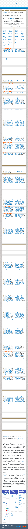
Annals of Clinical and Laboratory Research (19, 109)
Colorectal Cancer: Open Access (18, 265)
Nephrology (16, 42)
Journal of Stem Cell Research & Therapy (8, 202)
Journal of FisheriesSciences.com (18, 52)
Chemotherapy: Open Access (18, 263)
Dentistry (5, 268)
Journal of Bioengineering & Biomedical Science (9, 78)
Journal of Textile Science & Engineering (8, 163)
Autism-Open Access (17, 353)
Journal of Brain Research (18, 284)
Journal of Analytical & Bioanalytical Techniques (9, 98)
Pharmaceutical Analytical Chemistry (19, 104)
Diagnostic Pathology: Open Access (19, 269)
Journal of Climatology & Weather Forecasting (9, 146)
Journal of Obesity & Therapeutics (18, 312)
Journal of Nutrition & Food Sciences (19, 170)
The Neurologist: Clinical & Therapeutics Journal (20, 373)
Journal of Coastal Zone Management (19, 207)
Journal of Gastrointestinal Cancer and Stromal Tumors (10, 296)
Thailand (5, 520)
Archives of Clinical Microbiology (7, 215)
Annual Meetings (18, 488)
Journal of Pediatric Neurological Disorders (19, 366)
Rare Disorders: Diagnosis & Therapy (8, 204)
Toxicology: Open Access (6, 140)
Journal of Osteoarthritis (17, 317)
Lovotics (16, 163)
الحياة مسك (6, 527)
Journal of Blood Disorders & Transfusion (19, 282)
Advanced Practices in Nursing (7, 377)
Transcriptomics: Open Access (18, 73)
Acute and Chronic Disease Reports (8, 109)
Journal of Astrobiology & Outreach (19, 180)
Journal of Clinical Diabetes (18, 126)
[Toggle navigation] (3, 8)
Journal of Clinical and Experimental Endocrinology (9, 125)
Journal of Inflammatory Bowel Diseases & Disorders (9, 231)
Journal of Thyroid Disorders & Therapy (8, 328)
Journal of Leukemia (17, 301)
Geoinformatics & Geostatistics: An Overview (8, 207)
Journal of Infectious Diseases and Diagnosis (9, 230)
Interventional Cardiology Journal (18, 119)
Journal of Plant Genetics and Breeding (19, 201)
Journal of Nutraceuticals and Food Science (20, 400)
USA (4, 495)
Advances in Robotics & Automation (19, 153)
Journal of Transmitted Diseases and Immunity (9, 234)
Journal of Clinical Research (18, 127)
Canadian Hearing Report (6, 263)
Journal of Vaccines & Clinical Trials (19, 235)
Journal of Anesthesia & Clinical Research (19, 120)
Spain (8, 510)
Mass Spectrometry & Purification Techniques (9, 102)
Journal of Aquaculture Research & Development (20, 51)
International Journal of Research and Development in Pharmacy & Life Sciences (12, 395)
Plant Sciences (10, 41)
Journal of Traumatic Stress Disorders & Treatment (9, 371)
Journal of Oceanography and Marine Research (20, 210)
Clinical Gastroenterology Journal (7, 265)
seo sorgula (16, 345)
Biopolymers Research (17, 96)
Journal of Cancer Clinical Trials (7, 285)
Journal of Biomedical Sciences (7, 79)
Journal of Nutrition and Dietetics (7, 171)
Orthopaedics (22, 33)
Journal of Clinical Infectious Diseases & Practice (9, 226)
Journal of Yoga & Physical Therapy (8, 332)
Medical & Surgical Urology (7, 334)
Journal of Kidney (6, 301)
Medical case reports (17, 334)
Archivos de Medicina (17, 261)
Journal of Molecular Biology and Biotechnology (20, 200)
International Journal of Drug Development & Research (21, 394)
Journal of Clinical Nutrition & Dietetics (8, 127)
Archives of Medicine (6, 261)
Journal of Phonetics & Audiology (7, 135)
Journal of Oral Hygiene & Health (7, 316)
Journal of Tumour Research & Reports (8, 330)
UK (7, 514)
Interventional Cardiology (6, 119)
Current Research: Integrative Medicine (8, 267)
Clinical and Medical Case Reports (19, 264)
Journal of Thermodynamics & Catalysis (8, 93)
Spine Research (17, 372)
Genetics (16, 35)
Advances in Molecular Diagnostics (19, 190)
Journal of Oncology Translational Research (20, 315)
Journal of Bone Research (7, 284)
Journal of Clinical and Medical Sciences (8, 126)
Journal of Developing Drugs (18, 398)
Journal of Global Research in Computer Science (20, 184)
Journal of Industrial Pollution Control (8, 148)
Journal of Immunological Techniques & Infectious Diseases (21, 228)
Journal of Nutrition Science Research (19, 171)
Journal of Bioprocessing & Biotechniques (8, 397)
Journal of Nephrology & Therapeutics (8, 310)
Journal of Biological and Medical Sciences (8, 181)
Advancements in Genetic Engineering (8, 190)
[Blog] (25, 526)
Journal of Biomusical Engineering (18, 181)
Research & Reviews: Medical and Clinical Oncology (20, 344)
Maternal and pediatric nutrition (7, 333)
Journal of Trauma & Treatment (7, 329)
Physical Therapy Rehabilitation (16, 503)
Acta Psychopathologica (17, 352)
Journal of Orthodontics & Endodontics (19, 316)
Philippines (5, 515)
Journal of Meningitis (17, 231)
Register (17, 3)
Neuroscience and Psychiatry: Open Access (20, 371)
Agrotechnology (17, 49)
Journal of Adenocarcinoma (18, 279)
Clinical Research (17, 31)
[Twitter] (19, 526)
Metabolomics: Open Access (7, 73)
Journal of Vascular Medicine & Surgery (8, 331)
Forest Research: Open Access (7, 179)
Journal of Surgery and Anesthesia (19, 136)
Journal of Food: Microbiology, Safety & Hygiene (9, 170)
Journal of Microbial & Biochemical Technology (9, 232)
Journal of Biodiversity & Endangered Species (20, 144)
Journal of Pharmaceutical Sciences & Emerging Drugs (10, 402)
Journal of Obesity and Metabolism (19, 313)
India (4, 508)
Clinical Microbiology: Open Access (7, 217)
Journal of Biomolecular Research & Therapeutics (9, 80)
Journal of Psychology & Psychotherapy (19, 368)
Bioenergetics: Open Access (18, 59)
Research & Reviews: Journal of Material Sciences (9, 248)
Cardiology (16, 30)
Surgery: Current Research (18, 346)
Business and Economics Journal (18, 84)
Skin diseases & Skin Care (7, 346)
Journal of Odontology (6, 314)
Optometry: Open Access (18, 138)
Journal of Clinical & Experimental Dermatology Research (10, 122)
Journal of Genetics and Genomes (7, 200)
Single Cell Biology (17, 204)
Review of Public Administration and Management (9, 89)
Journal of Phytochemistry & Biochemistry (19, 101)
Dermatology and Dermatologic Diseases (19, 268)
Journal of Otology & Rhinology (18, 318)
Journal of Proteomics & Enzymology (8, 72)
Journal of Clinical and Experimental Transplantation (20, 125)
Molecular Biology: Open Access (7, 203)
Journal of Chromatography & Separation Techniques (21, 98)
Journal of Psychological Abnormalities (8, 368)
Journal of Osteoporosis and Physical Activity (9, 318)
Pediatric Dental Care (6, 139)
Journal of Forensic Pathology (7, 227)
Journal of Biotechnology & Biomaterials (19, 182)
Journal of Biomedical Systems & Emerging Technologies (21, 79)
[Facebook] (18, 526)
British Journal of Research (7, 177)
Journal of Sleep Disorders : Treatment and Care (20, 369)
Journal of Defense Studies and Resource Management (10, 86)
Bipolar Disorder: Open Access (7, 354)
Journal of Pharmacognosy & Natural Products (20, 403)
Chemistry (20, 498)
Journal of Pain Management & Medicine (19, 319)
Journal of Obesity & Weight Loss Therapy (8, 313)
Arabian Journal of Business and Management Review (10, 84)
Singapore (5, 516)
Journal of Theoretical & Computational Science (20, 72)
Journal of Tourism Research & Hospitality (19, 88)
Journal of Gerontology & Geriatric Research (8, 297)
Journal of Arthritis (17, 280)
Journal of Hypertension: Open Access (19, 299)
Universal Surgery (17, 348)
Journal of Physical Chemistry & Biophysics (8, 101)
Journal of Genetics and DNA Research (19, 199)
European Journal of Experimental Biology (19, 178)
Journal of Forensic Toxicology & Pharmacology (20, 399)
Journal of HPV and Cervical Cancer (8, 299)
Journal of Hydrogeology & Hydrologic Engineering (20, 209)
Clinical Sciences (5, 38)
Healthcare (16, 37)
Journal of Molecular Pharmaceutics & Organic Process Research (11, 400)
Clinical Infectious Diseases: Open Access (19, 216)
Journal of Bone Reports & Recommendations (20, 283)
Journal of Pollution (6, 149)
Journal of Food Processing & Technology (8, 169)
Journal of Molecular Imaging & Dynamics (8, 201)
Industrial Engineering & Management (19, 155)
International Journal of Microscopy (7, 278)
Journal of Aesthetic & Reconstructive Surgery (9, 280)
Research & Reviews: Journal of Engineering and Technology (10, 164)
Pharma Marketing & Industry (24, 499)
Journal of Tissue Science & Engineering (19, 202)
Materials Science (10, 33)
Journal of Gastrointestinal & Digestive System (20, 295)
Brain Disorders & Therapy (18, 354)
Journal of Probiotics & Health (7, 172)
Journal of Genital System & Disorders (19, 296)
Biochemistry (4, 31)
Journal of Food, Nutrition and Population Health (20, 169)
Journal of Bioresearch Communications (8, 182)
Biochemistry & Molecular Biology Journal (19, 58)
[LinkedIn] (22, 526)
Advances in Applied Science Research (8, 175)
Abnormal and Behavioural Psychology (8, 352)
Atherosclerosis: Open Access (18, 110)
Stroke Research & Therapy (7, 373)
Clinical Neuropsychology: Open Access (19, 355)
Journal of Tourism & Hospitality (7, 88)
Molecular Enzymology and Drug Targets (19, 203)
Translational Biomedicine (6, 81)
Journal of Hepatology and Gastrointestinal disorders (20, 298)
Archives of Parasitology (6, 216)
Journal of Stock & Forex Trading (18, 87)
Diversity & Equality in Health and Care (8, 378)
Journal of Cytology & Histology (7, 197)
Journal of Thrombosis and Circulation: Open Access (20, 327)
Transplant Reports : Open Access (19, 140)
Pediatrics (16, 501)
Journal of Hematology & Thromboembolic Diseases (20, 297)
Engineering (4, 41)
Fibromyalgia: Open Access (7, 218)
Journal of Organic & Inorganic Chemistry (8, 100)
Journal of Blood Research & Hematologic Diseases (9, 283)
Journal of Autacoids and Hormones (19, 281)
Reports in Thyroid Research (7, 343)
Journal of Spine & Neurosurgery (7, 370)
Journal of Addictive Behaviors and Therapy (8, 120)
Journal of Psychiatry (17, 367)
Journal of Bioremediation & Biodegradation (20, 145)
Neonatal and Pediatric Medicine (7, 138)
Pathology (22, 34)
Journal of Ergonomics (17, 183)
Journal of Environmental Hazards (7, 147)
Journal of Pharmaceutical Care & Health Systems (9, 401)
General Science (5, 44)
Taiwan (4, 519)
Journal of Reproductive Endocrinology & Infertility (20, 135)
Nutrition (22, 31)
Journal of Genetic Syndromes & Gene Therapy (9, 199)
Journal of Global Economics (18, 86)
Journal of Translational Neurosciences (19, 370)
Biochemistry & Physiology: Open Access (8, 59)
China (4, 506)
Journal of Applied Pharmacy (18, 395)
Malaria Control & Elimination (18, 332)
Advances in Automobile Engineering (8, 153)
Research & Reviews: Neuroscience (8, 372)
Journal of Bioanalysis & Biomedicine (8, 396)
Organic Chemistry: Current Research (8, 104)
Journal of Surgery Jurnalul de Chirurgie (8, 327)
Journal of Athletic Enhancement (7, 281)
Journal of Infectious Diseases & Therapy (19, 229)
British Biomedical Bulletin (18, 262)
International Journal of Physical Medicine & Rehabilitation (21, 278)
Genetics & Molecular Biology (12, 504)
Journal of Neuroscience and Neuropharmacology (9, 366)
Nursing (21, 30)
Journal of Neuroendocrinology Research (19, 310)
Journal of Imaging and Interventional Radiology (9, 300)
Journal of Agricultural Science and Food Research (9, 51)
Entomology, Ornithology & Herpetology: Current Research (10, 178)
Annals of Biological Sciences (18, 175)
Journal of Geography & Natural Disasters (19, 208)
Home (14, 3)
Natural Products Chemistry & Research (19, 103)
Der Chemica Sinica (6, 97)
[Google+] (20, 526)
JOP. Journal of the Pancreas (7, 279)
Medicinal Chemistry (17, 102)
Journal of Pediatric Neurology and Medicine (8, 367)
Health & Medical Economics (7, 379)
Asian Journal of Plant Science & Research (8, 50)
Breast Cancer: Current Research (7, 262)
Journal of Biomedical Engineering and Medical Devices (21, 78)
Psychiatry (22, 37)
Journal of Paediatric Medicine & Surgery (8, 319)
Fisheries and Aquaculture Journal (19, 50)
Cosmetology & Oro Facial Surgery (7, 266)
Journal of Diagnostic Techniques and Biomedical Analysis (21, 80)
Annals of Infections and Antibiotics (7, 260)
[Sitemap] (16, 526)
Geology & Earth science (20, 507)
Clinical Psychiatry (6, 356)
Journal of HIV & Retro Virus (18, 227)
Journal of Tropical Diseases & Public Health (20, 234)
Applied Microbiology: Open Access (19, 214)
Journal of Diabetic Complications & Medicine (9, 294)
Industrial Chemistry (17, 97)
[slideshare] (17, 526)
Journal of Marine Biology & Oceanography (8, 210)
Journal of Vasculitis (17, 137)
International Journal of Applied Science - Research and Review (11, 180)
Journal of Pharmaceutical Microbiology (19, 401)
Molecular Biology (17, 41)
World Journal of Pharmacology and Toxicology (9, 349)
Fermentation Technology (18, 217)
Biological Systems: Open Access (18, 176)
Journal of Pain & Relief (17, 100)
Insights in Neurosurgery (17, 356)
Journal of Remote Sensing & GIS (7, 211)
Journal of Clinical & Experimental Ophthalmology (20, 123)
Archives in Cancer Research (18, 260)
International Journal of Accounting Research (9, 85)
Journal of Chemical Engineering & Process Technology (21, 92)
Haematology (16, 36)
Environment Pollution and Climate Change (19, 143)
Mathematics (9, 34)
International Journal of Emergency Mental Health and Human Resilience (12, 357)
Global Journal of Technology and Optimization (9, 155)
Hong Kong (5, 507)
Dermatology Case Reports (7, 269)
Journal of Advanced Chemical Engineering (8, 92)
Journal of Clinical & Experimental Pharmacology (9, 398)
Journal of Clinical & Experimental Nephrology (20, 122)
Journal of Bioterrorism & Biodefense (8, 183)
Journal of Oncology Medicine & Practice (19, 314)
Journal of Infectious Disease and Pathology (8, 229)
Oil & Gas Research (17, 211)
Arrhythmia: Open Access (6, 110)
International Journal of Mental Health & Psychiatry (20, 357)
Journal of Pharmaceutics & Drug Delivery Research (20, 402)
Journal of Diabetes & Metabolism (18, 293)
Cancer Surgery (17, 111)
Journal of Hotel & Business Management (8, 87)
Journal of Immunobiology (6, 228)
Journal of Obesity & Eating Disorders (8, 312)
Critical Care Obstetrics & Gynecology (19, 266)
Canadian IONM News (6, 355)
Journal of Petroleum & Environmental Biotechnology (20, 148)
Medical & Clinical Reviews (18, 333)
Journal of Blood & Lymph (6, 282)
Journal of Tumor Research (18, 329)
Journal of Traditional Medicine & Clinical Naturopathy (21, 328)
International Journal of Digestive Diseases (19, 277)
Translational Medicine (6, 347)
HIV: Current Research (17, 218)
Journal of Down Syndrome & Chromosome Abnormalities (21, 197)
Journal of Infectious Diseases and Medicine (20, 230)
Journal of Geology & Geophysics (7, 209)
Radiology (22, 38)
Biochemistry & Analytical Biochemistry (8, 58)
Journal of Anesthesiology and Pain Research (9, 121)
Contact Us (23, 3)
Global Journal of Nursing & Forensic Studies (20, 378)
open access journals (6, 436)
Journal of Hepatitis (6, 298)
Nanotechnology (10, 35)
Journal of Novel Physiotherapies (7, 311)
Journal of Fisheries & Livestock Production (8, 52)
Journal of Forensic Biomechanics (7, 184)
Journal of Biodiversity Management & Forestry (9, 145)
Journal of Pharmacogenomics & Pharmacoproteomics (10, 403)
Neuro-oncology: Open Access (18, 335)
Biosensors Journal (17, 154)
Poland (8, 507)
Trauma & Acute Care (17, 347)
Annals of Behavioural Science (7, 353)
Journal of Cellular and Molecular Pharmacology (20, 397)
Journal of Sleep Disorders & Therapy (8, 369)
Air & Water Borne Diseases (7, 214)
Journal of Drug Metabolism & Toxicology (8, 399)
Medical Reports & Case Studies (7, 335)
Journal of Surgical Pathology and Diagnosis (8, 137)
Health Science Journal (17, 380)
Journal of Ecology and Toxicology (18, 294)
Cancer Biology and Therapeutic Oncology (8, 111)
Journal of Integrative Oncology (18, 300)
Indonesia (5, 509)
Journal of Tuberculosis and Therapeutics (8, 235)
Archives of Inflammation (17, 215)
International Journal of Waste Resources (8, 144)
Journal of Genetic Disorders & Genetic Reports (20, 198)
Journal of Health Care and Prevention (19, 99)
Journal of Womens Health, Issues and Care (20, 331)
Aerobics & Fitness (17, 377)
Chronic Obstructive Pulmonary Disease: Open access (10, 264)
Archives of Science (6, 176)
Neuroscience (16, 494)
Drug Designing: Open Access (7, 394)
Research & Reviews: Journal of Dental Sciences (9, 344)
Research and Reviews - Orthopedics (19, 139)
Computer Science (5, 39)
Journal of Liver (5, 302)
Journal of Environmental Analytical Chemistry (9, 99)
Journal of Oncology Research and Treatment (9, 315)
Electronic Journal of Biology (18, 177)
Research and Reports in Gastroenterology (8, 345)
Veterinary (24, 505)
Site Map (20, 3)
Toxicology (22, 41)
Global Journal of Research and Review (19, 179)
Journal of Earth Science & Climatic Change (8, 208)
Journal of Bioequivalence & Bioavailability (19, 396)
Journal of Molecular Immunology (7, 233)
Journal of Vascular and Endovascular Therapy (20, 330)
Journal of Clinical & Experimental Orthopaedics (9, 124)
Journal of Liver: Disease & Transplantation (19, 302)
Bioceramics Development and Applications (8, 154)
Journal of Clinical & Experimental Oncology (8, 123)
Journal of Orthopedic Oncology (7, 317)
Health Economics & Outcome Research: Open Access (10, 380)
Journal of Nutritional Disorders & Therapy (19, 311)
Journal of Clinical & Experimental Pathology (20, 124)
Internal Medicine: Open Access (7, 277)
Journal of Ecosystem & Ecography (19, 146)
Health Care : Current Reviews (18, 379)
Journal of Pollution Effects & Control (19, 149)
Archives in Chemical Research (7, 96)
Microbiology (12, 515)
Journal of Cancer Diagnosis (18, 285)
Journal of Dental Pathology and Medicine (8, 293)
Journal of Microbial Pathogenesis (18, 232)
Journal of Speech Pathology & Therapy (8, 136)
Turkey (8, 513)
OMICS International (5, 12)
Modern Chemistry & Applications (7, 103)
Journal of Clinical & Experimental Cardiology (20, 121)
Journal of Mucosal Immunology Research (19, 233)
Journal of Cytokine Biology (18, 226)
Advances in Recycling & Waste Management (9, 143)
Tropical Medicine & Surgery (7, 348)
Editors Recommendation (22, 6)
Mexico (4, 499)
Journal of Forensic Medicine (7, 295)
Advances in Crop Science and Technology (8, 49)
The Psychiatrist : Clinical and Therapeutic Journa (9, 374)
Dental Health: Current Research (18, 267)
